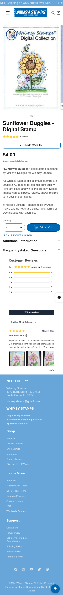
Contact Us (12, 527)
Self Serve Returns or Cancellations (17, 539)
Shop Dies (11, 454)
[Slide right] (38, 116)
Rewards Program (15, 496)
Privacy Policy (13, 551)
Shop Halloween (14, 459)
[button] (8, 13)
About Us (11, 480)
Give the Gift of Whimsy (18, 464)
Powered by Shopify (15, 587)
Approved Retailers (17, 423)
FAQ (8, 506)
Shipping (6, 161)
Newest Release (14, 443)
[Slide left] (24, 116)
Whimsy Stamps (24, 583)
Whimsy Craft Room (16, 485)
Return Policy (13, 533)
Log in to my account (18, 415)
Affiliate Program (14, 501)
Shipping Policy (14, 546)
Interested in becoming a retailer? (25, 419)
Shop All (10, 438)
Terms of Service (15, 556)
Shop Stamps (13, 448)
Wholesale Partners (16, 511)
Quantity (7, 220)
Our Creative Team (16, 490)
